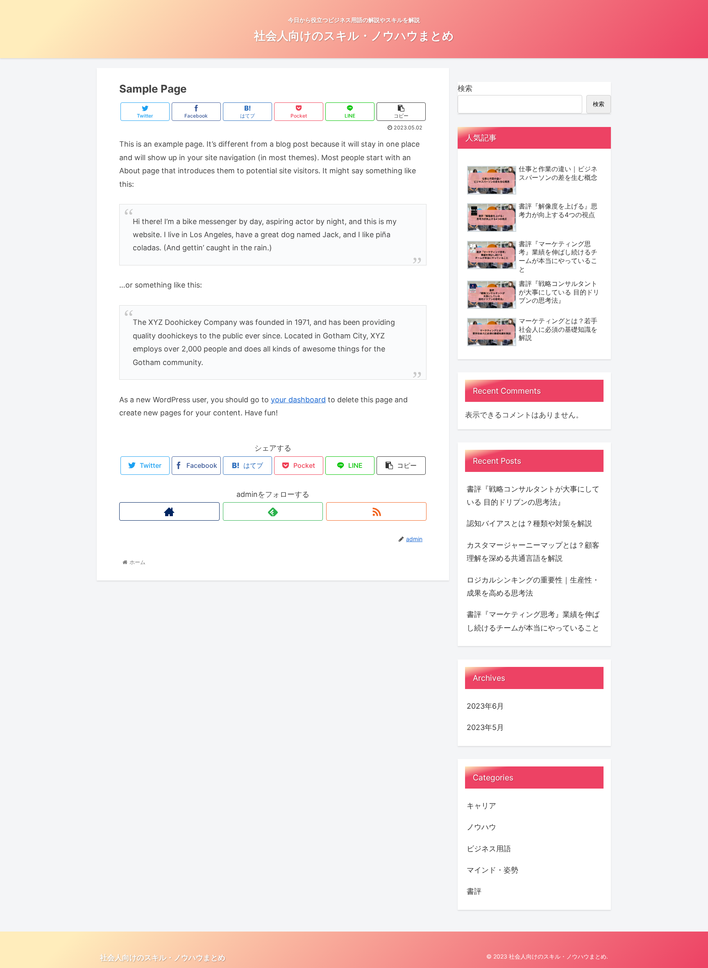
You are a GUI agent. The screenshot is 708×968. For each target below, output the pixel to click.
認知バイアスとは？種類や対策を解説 (529, 523)
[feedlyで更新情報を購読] (273, 511)
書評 (474, 891)
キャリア (481, 805)
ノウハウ (481, 827)
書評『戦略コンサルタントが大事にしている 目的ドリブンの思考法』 (533, 495)
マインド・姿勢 (492, 869)
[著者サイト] (169, 511)
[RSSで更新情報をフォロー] (376, 511)
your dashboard (298, 399)
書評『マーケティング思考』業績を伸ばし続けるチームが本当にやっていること (533, 621)
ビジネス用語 (489, 848)
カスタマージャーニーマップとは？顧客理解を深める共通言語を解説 (533, 551)
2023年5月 (485, 727)
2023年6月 (485, 705)
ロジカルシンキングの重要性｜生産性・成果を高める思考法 (533, 586)
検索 (465, 88)
